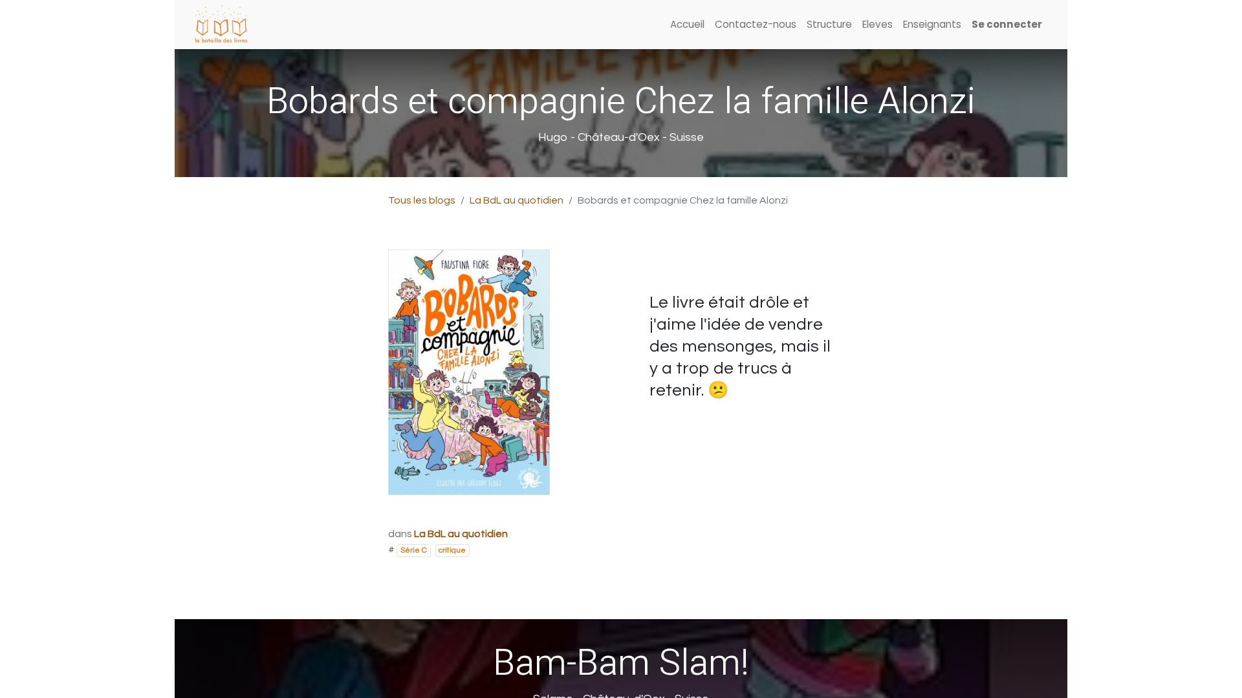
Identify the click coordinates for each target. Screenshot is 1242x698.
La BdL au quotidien (516, 200)
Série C (413, 550)
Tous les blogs (421, 200)
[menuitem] (687, 24)
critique (452, 550)
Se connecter (1007, 24)
